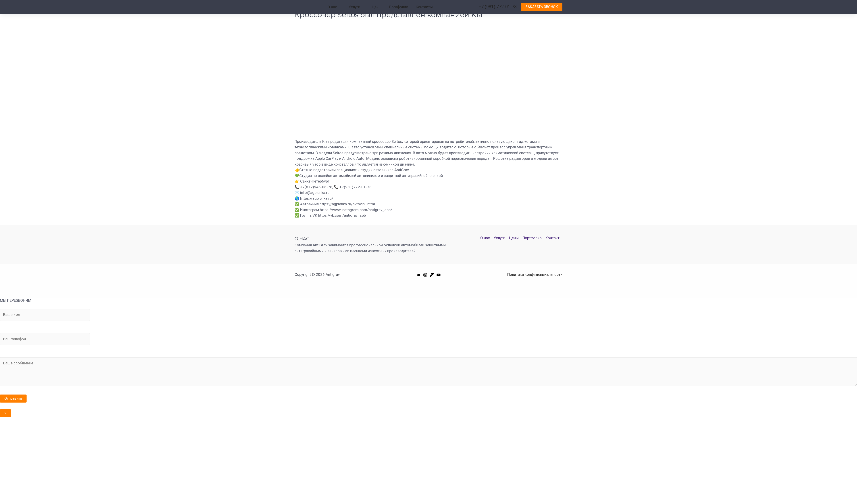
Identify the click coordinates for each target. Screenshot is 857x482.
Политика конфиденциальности (534, 274)
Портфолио (398, 7)
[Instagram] (425, 275)
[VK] (418, 275)
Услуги (354, 7)
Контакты (424, 7)
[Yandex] (432, 275)
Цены (376, 7)
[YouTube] (439, 275)
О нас (332, 7)
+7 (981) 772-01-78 (497, 6)
